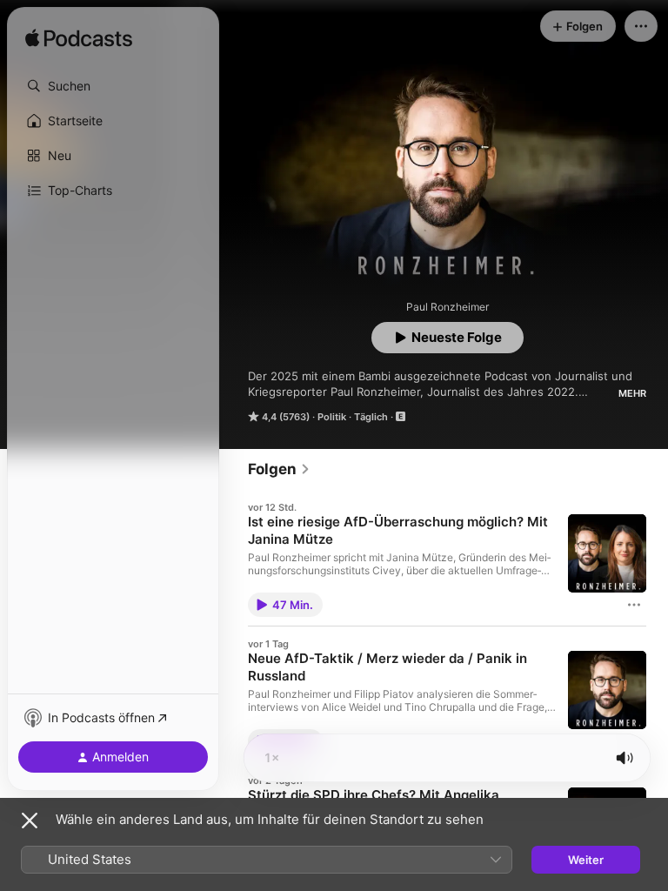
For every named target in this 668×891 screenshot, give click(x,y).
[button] (113, 86)
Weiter (586, 860)
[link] (279, 469)
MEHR (632, 393)
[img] (78, 39)
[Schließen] (29, 820)
